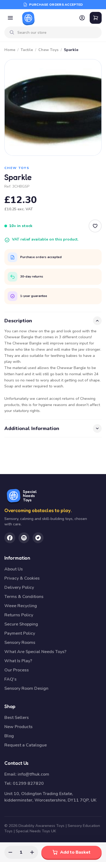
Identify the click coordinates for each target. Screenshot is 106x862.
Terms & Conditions (23, 597)
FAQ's (10, 679)
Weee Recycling (20, 606)
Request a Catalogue (25, 745)
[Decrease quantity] (10, 852)
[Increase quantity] (32, 852)
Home (9, 49)
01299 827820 (28, 783)
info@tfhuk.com (33, 774)
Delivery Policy (19, 587)
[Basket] (96, 18)
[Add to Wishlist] (95, 225)
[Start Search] (12, 32)
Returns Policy (18, 615)
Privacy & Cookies (22, 578)
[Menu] (10, 18)
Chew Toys (48, 49)
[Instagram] (23, 537)
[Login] (82, 18)
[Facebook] (9, 537)
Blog (9, 736)
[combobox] (57, 32)
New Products (18, 727)
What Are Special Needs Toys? (35, 652)
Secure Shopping (21, 624)
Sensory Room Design (26, 688)
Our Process (16, 670)
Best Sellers (16, 718)
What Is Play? (18, 661)
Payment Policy (19, 633)
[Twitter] (38, 537)
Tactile (27, 49)
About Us (13, 569)
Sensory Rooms (19, 642)
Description (18, 320)
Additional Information (31, 428)
